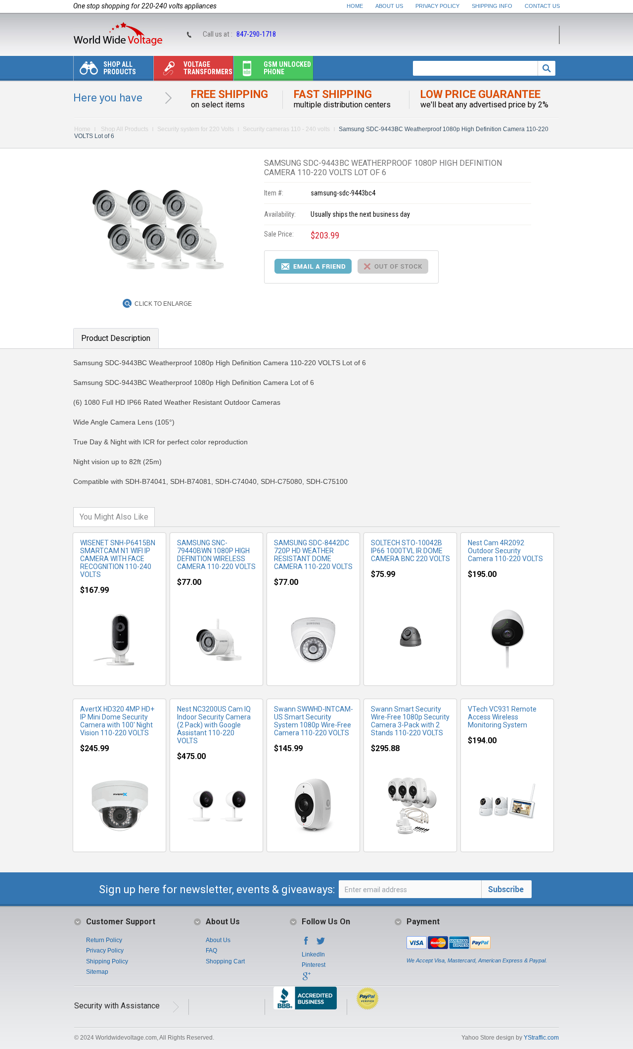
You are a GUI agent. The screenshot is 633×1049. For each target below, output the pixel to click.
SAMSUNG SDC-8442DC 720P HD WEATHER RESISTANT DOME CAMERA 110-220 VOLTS (313, 555)
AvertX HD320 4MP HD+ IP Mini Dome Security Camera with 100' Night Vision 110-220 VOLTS (117, 721)
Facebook (306, 944)
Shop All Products (119, 68)
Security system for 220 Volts (195, 129)
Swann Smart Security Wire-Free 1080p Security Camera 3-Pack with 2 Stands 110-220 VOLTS (410, 721)
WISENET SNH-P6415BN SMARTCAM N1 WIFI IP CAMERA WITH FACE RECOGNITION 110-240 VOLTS (117, 558)
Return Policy (104, 940)
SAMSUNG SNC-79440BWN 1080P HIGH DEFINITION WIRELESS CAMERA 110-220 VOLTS (216, 555)
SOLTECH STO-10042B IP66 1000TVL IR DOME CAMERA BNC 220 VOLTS (410, 551)
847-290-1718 (256, 34)
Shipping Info (492, 6)
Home (355, 6)
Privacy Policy (437, 6)
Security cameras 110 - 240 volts (286, 129)
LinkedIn (313, 954)
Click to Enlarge (163, 303)
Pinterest (313, 964)
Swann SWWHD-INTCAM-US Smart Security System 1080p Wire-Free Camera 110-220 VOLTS (313, 721)
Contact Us (542, 6)
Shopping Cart (225, 961)
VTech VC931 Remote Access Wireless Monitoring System (502, 717)
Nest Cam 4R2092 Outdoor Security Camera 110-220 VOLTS (505, 551)
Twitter (320, 944)
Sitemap (97, 971)
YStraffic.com (541, 1037)
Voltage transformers (207, 68)
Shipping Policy (107, 961)
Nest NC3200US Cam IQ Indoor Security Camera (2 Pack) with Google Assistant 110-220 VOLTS (214, 725)
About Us (389, 6)
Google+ (306, 979)
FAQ (211, 950)
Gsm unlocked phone (287, 68)
